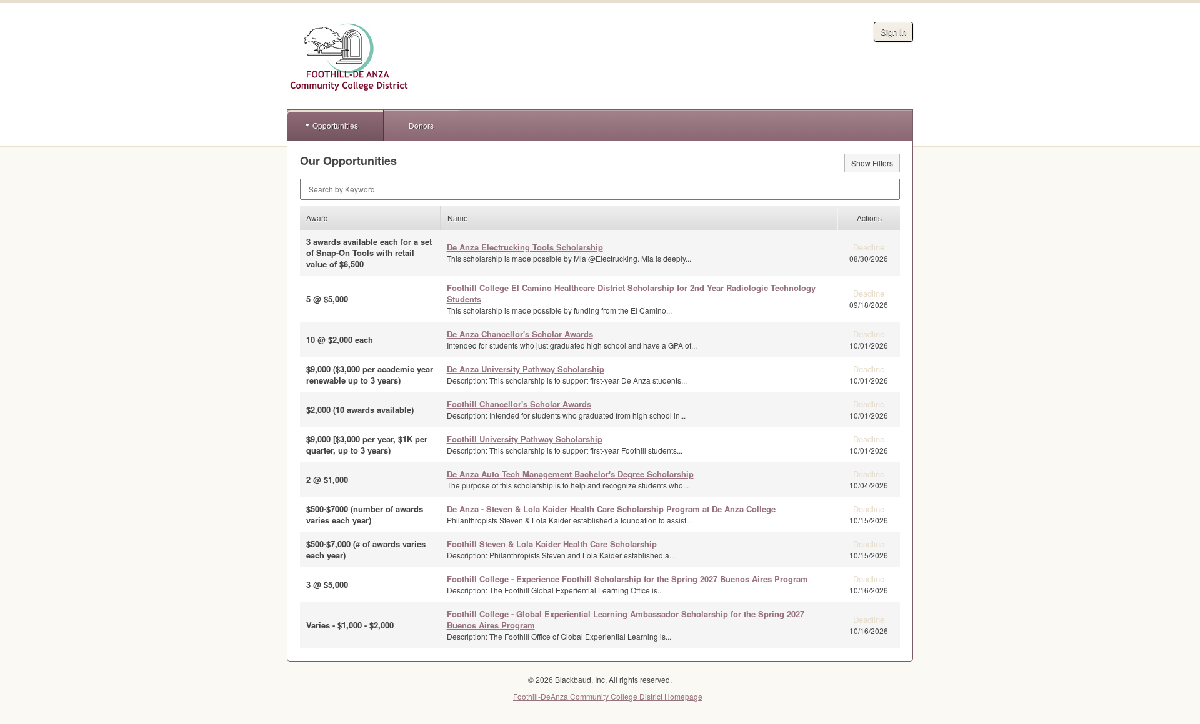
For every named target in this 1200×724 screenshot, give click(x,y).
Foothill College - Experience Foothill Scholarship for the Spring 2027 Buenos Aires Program (627, 579)
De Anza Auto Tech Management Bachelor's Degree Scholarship (570, 474)
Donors (421, 125)
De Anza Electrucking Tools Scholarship (525, 247)
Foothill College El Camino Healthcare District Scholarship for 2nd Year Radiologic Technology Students (631, 293)
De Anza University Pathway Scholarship (525, 369)
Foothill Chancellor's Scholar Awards (519, 404)
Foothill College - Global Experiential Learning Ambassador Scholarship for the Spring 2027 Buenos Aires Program (625, 619)
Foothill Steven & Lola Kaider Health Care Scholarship (552, 544)
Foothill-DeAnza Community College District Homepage (607, 696)
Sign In (893, 31)
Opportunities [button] (335, 125)
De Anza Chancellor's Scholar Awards (520, 334)
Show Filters (872, 162)
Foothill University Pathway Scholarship (524, 439)
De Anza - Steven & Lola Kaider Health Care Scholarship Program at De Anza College (611, 509)
